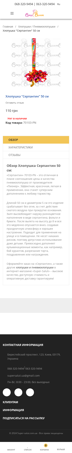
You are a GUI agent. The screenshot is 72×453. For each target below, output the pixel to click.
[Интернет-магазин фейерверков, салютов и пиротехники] (34, 13)
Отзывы (14, 155)
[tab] (36, 140)
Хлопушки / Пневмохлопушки (36, 26)
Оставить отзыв (15, 102)
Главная (8, 26)
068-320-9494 (24, 4)
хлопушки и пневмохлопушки (35, 267)
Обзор (13, 140)
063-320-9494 (45, 4)
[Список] (27, 445)
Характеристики (20, 147)
